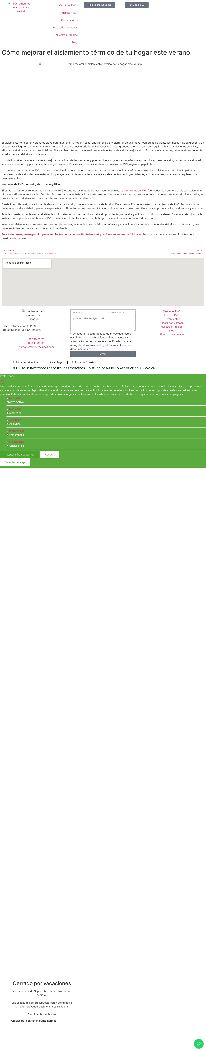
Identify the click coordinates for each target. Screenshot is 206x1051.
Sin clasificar (17, 441)
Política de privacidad (26, 362)
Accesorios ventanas (65, 27)
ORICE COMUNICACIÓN (140, 368)
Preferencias (16, 430)
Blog (75, 42)
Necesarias (16, 398)
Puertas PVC (68, 12)
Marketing (15, 409)
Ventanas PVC (67, 5)
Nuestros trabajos (67, 34)
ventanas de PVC (136, 190)
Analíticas (15, 419)
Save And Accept (15, 462)
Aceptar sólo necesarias (19, 454)
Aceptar (50, 454)
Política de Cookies (84, 362)
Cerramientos (69, 20)
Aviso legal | (61, 362)
